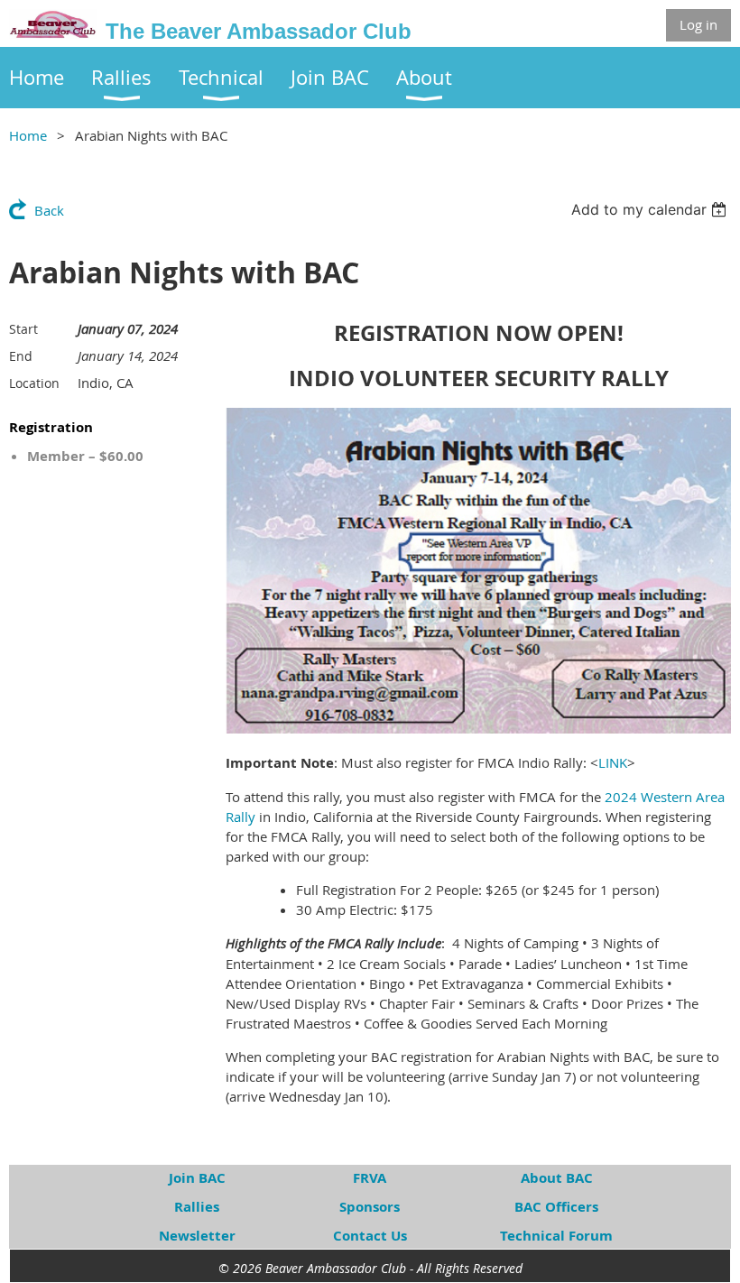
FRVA (369, 1177)
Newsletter (197, 1235)
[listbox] (651, 209)
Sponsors (369, 1206)
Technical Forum (556, 1235)
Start (23, 328)
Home (28, 135)
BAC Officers (556, 1206)
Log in (698, 24)
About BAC (557, 1177)
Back (49, 210)
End (20, 356)
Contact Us (370, 1235)
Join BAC (197, 1177)
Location (34, 383)
